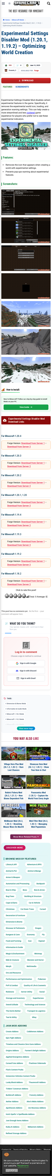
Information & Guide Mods (17, 709)
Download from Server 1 (33, 443)
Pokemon (42, 979)
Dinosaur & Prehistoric (15, 928)
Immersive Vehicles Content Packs (20, 1076)
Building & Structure (32, 896)
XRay (34, 1017)
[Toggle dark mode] (9, 3)
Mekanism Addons (35, 1127)
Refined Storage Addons (16, 1133)
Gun (30, 941)
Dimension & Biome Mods (16, 704)
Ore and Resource (13, 973)
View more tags (26, 728)
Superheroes (38, 998)
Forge (36, 70)
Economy (31, 935)
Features (7, 86)
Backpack (41, 884)
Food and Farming (13, 941)
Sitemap (47, 1150)
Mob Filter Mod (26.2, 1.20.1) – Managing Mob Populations (38, 824)
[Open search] (49, 3)
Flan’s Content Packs (14, 1070)
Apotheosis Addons (14, 1108)
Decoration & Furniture (15, 915)
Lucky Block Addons (14, 1082)
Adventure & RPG (34, 864)
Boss (25, 890)
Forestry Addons (36, 1095)
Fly (43, 935)
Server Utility (26, 992)
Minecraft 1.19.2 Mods (15, 719)
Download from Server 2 (19, 446)
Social (42, 992)
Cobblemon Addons (35, 1031)
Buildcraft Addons (13, 1095)
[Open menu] (3, 3)
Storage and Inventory (15, 998)
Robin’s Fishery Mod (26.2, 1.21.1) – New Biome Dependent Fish (13, 795)
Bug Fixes (10, 896)
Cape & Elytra (11, 903)
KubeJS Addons (12, 1127)
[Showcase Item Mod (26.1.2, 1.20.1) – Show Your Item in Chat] (38, 753)
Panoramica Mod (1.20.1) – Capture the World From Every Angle (38, 795)
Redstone (10, 992)
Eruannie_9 (12, 70)
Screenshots (22, 86)
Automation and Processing (17, 884)
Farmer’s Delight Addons (35, 1050)
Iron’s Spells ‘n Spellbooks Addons (20, 1114)
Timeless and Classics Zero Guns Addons (23, 1044)
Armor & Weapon (13, 877)
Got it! (12, 1171)
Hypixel (41, 941)
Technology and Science (35, 1005)
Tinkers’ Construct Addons (17, 1089)
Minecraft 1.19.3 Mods (15, 724)
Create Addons (12, 1031)
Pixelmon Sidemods (37, 1063)
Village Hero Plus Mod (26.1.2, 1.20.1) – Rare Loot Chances (13, 767)
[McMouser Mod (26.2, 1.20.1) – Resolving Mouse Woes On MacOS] (13, 810)
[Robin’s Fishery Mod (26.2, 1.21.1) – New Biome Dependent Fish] (13, 782)
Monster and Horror (35, 960)
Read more (23, 1165)
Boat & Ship (11, 890)
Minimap (38, 954)
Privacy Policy (35, 1150)
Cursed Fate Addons (14, 1063)
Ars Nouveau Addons (37, 1108)
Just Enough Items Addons (17, 1120)
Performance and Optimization (19, 979)
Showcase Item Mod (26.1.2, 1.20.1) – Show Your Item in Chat (38, 767)
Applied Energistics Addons (17, 1057)
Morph (8, 966)
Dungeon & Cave (13, 935)
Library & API (11, 864)
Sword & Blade (12, 1005)
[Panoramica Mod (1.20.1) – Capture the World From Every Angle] (38, 782)
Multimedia (31, 966)
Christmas (10, 909)
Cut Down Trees (27, 909)
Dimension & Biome (14, 922)
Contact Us (6, 1150)
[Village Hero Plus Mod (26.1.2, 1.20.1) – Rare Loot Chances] (13, 753)
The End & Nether (13, 1011)
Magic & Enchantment (15, 954)
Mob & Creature (12, 960)
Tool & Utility (11, 1017)
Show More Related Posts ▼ (26, 837)
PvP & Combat (12, 985)
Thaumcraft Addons (37, 1082)
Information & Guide (14, 947)
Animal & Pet (11, 871)
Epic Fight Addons (13, 1038)
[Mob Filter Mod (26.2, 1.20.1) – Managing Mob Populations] (38, 810)
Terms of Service (20, 1150)
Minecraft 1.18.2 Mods (15, 714)
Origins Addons (12, 1050)
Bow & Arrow (39, 890)
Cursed (43, 909)
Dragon (38, 928)
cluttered (31, 112)
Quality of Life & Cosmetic (35, 985)
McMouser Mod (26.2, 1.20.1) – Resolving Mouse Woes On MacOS (13, 824)
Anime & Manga (34, 871)
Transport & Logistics (36, 1011)
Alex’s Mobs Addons (35, 1101)
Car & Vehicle (34, 903)
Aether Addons (12, 1101)
